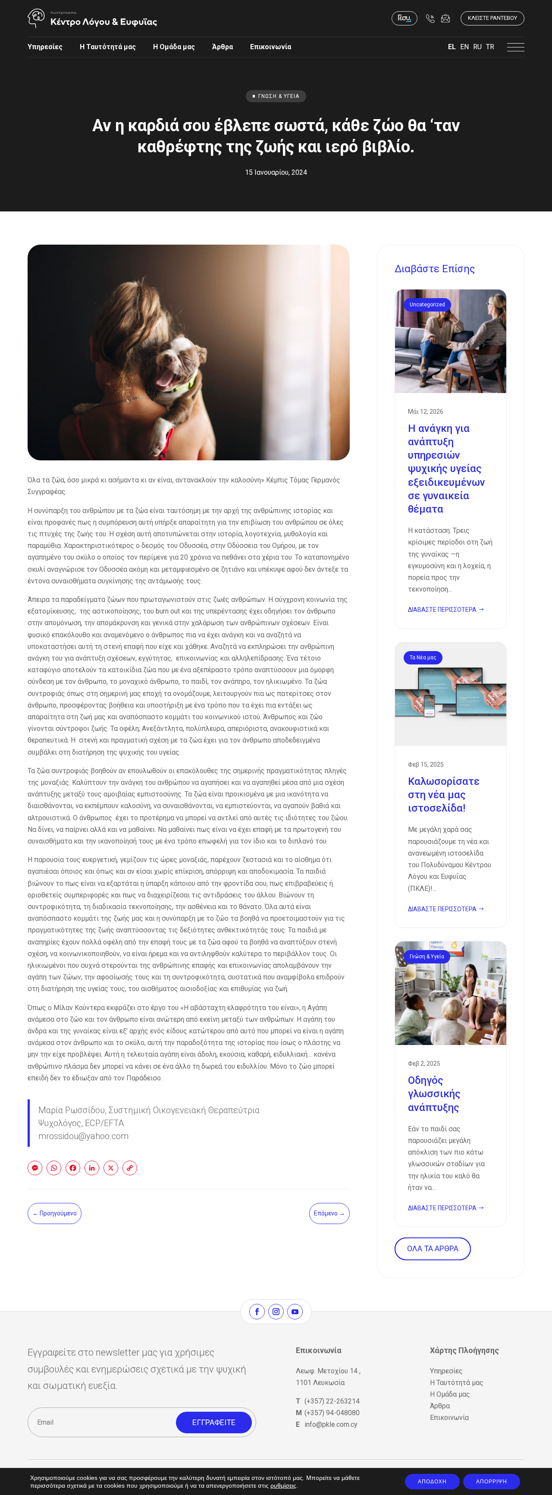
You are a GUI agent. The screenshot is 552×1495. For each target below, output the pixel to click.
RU (477, 47)
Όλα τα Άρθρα (432, 1248)
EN (464, 47)
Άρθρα (222, 47)
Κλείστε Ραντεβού (492, 18)
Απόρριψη (491, 1482)
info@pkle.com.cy (331, 1424)
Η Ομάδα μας (174, 47)
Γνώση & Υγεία (278, 96)
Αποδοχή (432, 1482)
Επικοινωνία (270, 47)
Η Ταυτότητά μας (108, 47)
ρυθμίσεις (283, 1485)
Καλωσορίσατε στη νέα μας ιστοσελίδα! (450, 785)
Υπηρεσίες (45, 47)
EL (452, 47)
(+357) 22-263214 (332, 1401)
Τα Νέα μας (423, 658)
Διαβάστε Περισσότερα (442, 609)
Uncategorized (427, 305)
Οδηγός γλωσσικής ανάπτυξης (450, 1084)
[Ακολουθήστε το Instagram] (276, 1311)
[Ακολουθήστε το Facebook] (257, 1311)
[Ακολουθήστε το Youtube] (295, 1311)
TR (490, 47)
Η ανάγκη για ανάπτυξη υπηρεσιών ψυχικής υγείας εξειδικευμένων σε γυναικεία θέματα (450, 459)
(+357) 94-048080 (332, 1413)
